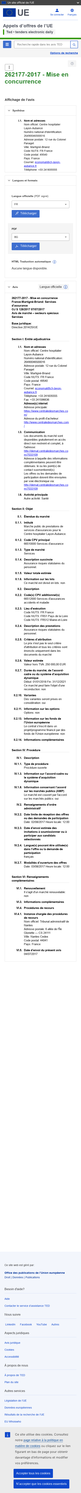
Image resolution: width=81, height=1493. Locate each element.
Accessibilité (12, 1356)
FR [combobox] (16, 204)
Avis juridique (12, 1342)
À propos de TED (15, 1375)
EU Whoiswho (13, 1421)
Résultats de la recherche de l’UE (24, 1414)
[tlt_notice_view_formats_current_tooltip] (65, 287)
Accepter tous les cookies (33, 1473)
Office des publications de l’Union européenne (35, 1272)
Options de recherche (64, 52)
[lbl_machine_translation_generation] (54, 262)
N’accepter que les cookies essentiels (41, 1483)
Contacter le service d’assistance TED (27, 1305)
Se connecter (57, 14)
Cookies (9, 1349)
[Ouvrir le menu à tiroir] (9, 67)
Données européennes (18, 1407)
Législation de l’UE (16, 1400)
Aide (7, 1298)
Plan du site (11, 1382)
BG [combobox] (16, 236)
